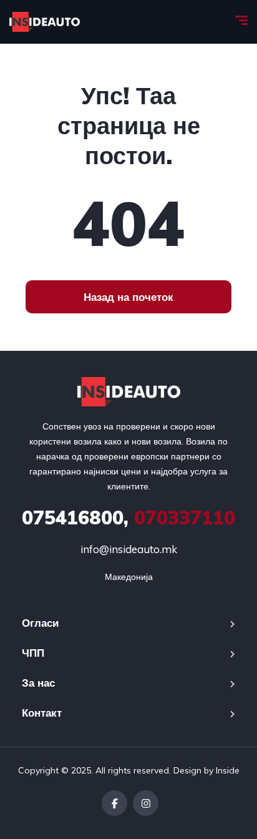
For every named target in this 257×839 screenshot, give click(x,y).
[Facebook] (114, 803)
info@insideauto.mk (128, 549)
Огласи (40, 622)
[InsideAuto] (44, 22)
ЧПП (33, 652)
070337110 (128, 517)
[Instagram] (145, 803)
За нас (38, 682)
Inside (228, 770)
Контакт (42, 712)
